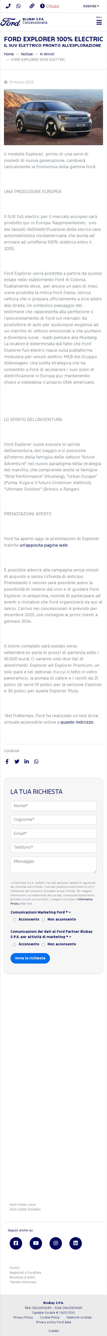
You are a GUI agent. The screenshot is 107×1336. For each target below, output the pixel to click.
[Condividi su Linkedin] (26, 761)
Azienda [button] (89, 6)
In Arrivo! (47, 54)
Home (9, 54)
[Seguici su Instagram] (56, 1243)
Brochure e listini (22, 1277)
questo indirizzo (76, 722)
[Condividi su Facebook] (7, 761)
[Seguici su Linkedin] (75, 1243)
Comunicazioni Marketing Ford (39, 912)
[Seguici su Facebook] (16, 1243)
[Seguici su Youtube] (36, 1243)
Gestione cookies (79, 1317)
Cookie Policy (49, 1317)
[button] (53, 912)
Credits (54, 1331)
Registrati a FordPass (25, 1272)
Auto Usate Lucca (23, 1204)
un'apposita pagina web (44, 545)
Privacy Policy (23, 1317)
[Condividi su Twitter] (17, 761)
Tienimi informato (23, 1282)
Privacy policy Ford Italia (53, 1322)
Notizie (27, 54)
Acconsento (29, 919)
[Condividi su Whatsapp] (36, 761)
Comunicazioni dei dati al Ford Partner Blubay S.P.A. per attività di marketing (51, 934)
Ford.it (14, 1268)
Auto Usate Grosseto (25, 1209)
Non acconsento (62, 919)
